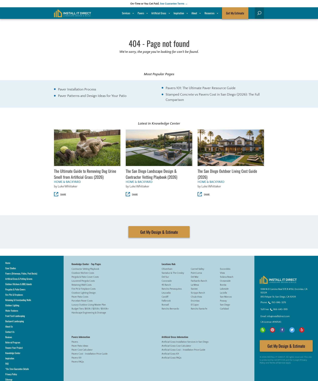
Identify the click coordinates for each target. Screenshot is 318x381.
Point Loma (196, 273)
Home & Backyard (67, 182)
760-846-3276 (278, 302)
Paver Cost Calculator (82, 350)
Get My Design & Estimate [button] (159, 232)
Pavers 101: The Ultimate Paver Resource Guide (201, 88)
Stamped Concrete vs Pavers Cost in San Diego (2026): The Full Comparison (213, 97)
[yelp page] (301, 330)
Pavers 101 (76, 357)
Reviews (8, 337)
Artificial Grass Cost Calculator (176, 346)
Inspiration (179, 13)
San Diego (225, 304)
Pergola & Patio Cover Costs (85, 277)
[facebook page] (282, 330)
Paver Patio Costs (80, 297)
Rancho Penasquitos (172, 289)
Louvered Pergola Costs (83, 281)
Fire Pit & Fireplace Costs (84, 289)
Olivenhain (167, 269)
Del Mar (195, 277)
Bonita (223, 285)
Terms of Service (277, 363)
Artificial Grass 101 (170, 354)
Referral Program (12, 342)
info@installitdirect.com (278, 316)
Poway (223, 300)
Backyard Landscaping (14, 321)
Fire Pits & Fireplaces (14, 294)
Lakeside (224, 289)
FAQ (7, 363)
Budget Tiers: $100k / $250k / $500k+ (90, 308)
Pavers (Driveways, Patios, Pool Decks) (21, 273)
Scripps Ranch (198, 293)
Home (7, 263)
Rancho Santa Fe (199, 308)
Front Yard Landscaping (15, 316)
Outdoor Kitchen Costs (83, 273)
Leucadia (166, 293)
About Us (9, 326)
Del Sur (165, 277)
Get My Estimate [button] (235, 13)
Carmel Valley (197, 269)
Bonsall (165, 304)
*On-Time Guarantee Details (17, 369)
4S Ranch (166, 285)
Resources (209, 13)
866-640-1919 (280, 309)
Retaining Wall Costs (82, 285)
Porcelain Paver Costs (82, 300)
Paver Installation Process (77, 89)
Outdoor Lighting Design (84, 293)
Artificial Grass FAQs (171, 357)
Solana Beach (226, 277)
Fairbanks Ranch (199, 281)
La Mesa (195, 285)
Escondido (225, 269)
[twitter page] (292, 330)
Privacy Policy (11, 374)
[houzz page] (262, 330)
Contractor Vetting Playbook (85, 269)
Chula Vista (196, 297)
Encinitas (195, 300)
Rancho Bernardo (170, 308)
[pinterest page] (272, 330)
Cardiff (165, 297)
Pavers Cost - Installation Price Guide (89, 354)
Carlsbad (224, 308)
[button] (259, 13)
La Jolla (223, 293)
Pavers (75, 342)
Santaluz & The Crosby (173, 273)
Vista (222, 273)
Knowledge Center (12, 353)
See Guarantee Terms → (174, 3)
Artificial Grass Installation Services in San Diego (185, 342)
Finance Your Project (14, 347)
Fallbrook (166, 300)
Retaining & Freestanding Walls (18, 300)
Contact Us (9, 331)
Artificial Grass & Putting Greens (18, 278)
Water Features (11, 310)
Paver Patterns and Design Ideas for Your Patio (92, 96)
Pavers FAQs (78, 361)
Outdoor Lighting (12, 305)
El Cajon (195, 304)
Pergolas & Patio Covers (15, 289)
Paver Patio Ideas (80, 346)
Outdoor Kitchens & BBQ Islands (18, 284)
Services (126, 13)
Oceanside (225, 281)
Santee (194, 289)
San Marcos (226, 297)
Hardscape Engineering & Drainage (89, 312)
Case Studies (10, 268)
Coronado (167, 281)
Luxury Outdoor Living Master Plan (89, 304)
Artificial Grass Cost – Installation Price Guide (183, 350)
